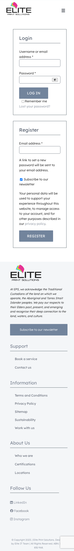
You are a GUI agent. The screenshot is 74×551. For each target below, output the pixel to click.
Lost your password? (34, 106)
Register (36, 236)
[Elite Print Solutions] (19, 4)
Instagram (21, 519)
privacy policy (35, 224)
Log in (33, 93)
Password (27, 73)
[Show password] (55, 80)
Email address (30, 143)
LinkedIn (20, 502)
